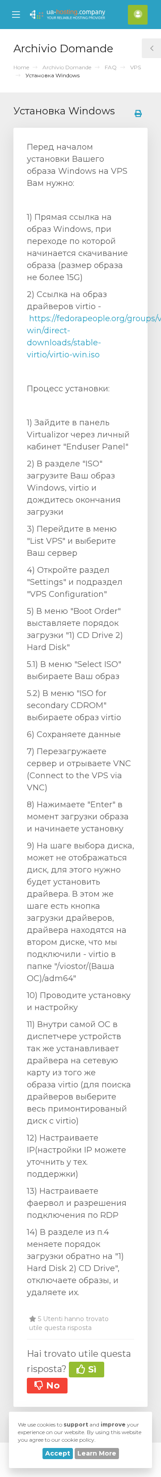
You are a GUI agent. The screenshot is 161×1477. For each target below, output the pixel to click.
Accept (57, 1453)
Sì (91, 1369)
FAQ (111, 67)
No (51, 1385)
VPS (135, 67)
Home (21, 67)
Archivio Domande (66, 67)
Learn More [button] (96, 1453)
